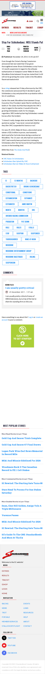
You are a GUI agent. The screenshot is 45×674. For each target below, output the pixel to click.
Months (21, 210)
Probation (10, 221)
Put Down (25, 221)
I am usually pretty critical (19, 287)
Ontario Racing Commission (17, 215)
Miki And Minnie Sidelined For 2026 (21, 460)
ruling (7, 88)
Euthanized (10, 204)
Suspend (20, 233)
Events (26, 604)
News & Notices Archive (18, 32)
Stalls (31, 227)
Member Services (10, 621)
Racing (5, 604)
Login (31, 21)
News (3, 32)
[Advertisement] (22, 385)
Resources (28, 613)
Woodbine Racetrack (14, 256)
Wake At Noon (30, 239)
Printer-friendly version (26, 49)
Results (17, 27)
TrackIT (29, 27)
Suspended (35, 233)
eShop (40, 27)
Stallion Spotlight (11, 626)
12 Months (18, 180)
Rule (7, 227)
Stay (7, 233)
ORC (33, 210)
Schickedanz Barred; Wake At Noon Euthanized (21, 164)
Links (25, 608)
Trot (4, 613)
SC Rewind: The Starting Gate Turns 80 (22, 483)
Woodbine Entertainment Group (18, 251)
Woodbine (9, 245)
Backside (33, 180)
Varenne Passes (10, 515)
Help (25, 617)
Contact (27, 626)
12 (6, 180)
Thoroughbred (12, 239)
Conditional (10, 192)
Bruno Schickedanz (32, 186)
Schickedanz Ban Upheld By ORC (15, 161)
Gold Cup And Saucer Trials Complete (21, 438)
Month (8, 210)
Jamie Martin (27, 204)
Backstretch (11, 186)
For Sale (6, 617)
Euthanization (11, 198)
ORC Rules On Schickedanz (13, 159)
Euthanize (28, 198)
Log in (30, 317)
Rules (19, 227)
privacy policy (35, 670)
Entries (5, 27)
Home (4, 593)
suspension (10, 262)
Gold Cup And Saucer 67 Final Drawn (21, 444)
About (26, 621)
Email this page (8, 49)
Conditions (27, 192)
